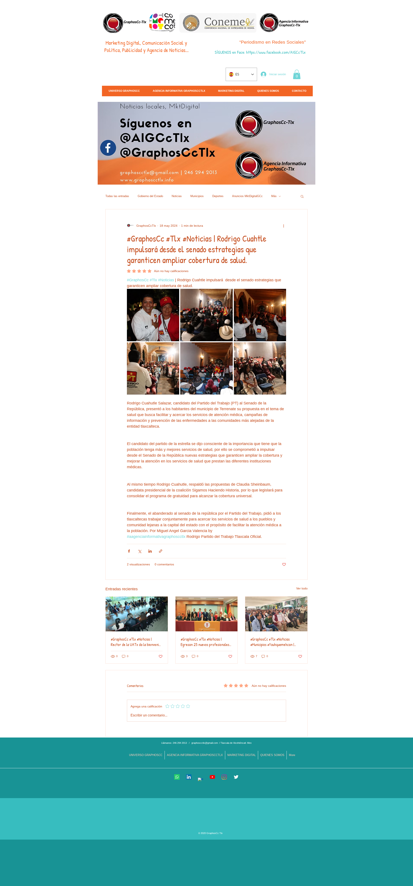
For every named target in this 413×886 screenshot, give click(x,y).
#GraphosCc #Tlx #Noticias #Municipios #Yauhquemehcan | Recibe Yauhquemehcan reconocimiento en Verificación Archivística (273, 642)
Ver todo (302, 588)
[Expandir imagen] (153, 315)
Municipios (197, 196)
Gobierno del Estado (150, 196)
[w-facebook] (200, 780)
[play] (376, 180)
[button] (297, 74)
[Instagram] (224, 777)
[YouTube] (212, 777)
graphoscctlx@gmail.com (204, 743)
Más (274, 196)
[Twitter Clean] (236, 777)
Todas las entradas (117, 196)
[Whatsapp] (177, 777)
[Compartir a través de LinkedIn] (150, 551)
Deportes (217, 196)
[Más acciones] (283, 225)
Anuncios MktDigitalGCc (247, 196)
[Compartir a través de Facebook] (129, 551)
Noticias (177, 196)
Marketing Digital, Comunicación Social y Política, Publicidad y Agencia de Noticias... (146, 46)
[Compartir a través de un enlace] (161, 551)
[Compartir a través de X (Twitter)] (139, 551)
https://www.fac (259, 52)
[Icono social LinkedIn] (188, 777)
